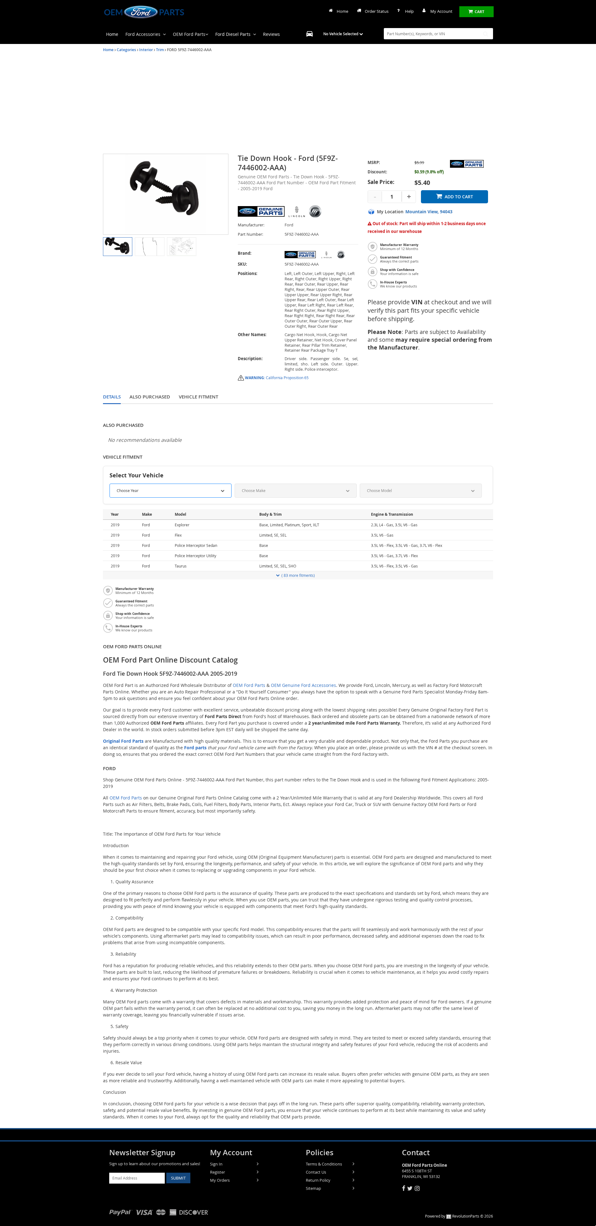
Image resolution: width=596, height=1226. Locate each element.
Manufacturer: (251, 225)
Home (342, 11)
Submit (178, 1178)
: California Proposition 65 (277, 377)
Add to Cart (459, 197)
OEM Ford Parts (189, 34)
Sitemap (313, 1188)
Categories (126, 49)
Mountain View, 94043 (428, 211)
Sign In (216, 1164)
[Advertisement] (298, 103)
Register (217, 1172)
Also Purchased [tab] (149, 396)
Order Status (376, 11)
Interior (146, 49)
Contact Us (316, 1172)
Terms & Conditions (324, 1164)
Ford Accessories (142, 34)
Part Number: (250, 234)
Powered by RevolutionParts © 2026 (459, 1216)
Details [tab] (112, 396)
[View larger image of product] (117, 246)
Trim (160, 49)
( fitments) (298, 575)
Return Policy (318, 1180)
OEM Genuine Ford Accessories (303, 685)
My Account (441, 11)
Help (409, 11)
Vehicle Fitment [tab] (198, 396)
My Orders (220, 1180)
